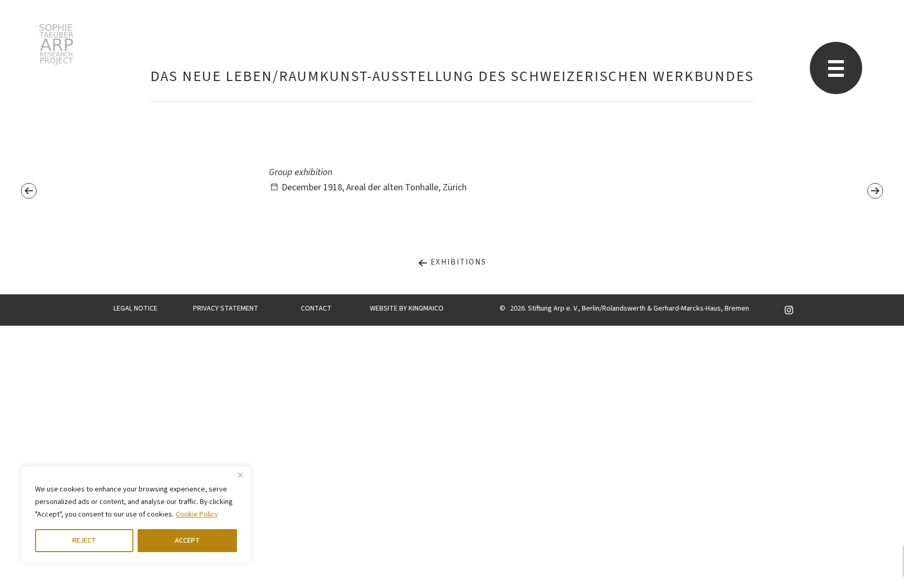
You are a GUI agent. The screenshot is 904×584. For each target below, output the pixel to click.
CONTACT (316, 308)
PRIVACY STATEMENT (225, 308)
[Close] (240, 474)
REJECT (84, 540)
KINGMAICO (426, 308)
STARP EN (56, 44)
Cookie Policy (197, 514)
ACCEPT (187, 540)
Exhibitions (457, 262)
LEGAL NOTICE (135, 308)
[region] (136, 514)
